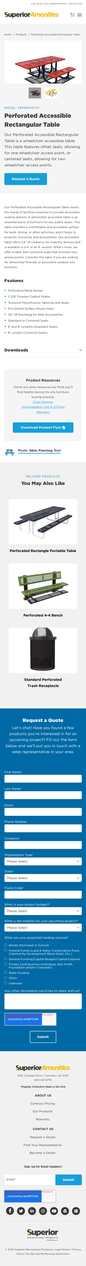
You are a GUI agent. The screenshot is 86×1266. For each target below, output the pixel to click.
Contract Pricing (42, 1103)
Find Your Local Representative (49, 4)
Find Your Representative (43, 1145)
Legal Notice (62, 1249)
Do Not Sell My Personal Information (47, 1253)
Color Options (43, 402)
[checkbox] (43, 964)
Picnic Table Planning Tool (39, 450)
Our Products (43, 1111)
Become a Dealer (43, 1153)
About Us (43, 1095)
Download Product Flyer (42, 427)
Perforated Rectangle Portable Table (43, 551)
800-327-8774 (75, 4)
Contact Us (43, 1129)
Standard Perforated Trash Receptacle (43, 682)
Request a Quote (42, 1137)
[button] (43, 350)
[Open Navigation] (79, 14)
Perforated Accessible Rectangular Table (55, 34)
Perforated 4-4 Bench (43, 615)
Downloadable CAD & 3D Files (43, 407)
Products (21, 34)
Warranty (43, 412)
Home (7, 34)
